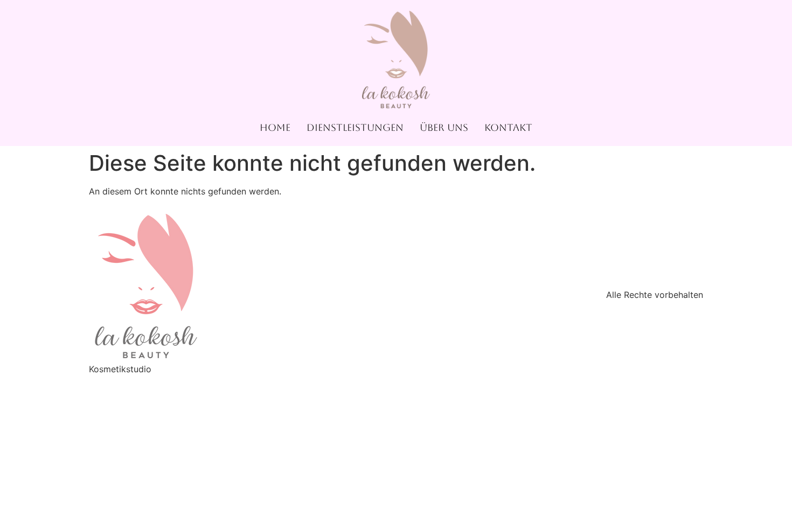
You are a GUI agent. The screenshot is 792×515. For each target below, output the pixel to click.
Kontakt (508, 127)
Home (275, 127)
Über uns (444, 127)
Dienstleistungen (355, 127)
